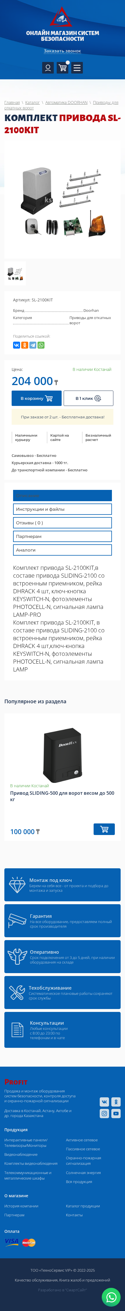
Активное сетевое (82, 1139)
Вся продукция (79, 1181)
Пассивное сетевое (83, 1148)
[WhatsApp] (41, 345)
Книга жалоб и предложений (84, 1280)
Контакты (74, 1214)
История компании (21, 1206)
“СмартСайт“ (76, 1289)
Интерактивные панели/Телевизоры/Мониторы (25, 1142)
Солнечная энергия (83, 1172)
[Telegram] (32, 345)
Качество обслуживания (36, 1280)
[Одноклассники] (24, 345)
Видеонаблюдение (21, 1154)
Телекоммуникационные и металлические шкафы (27, 1175)
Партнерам (14, 1214)
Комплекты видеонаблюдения (31, 1163)
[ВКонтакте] (16, 345)
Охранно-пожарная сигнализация (83, 1160)
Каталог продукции (83, 1206)
